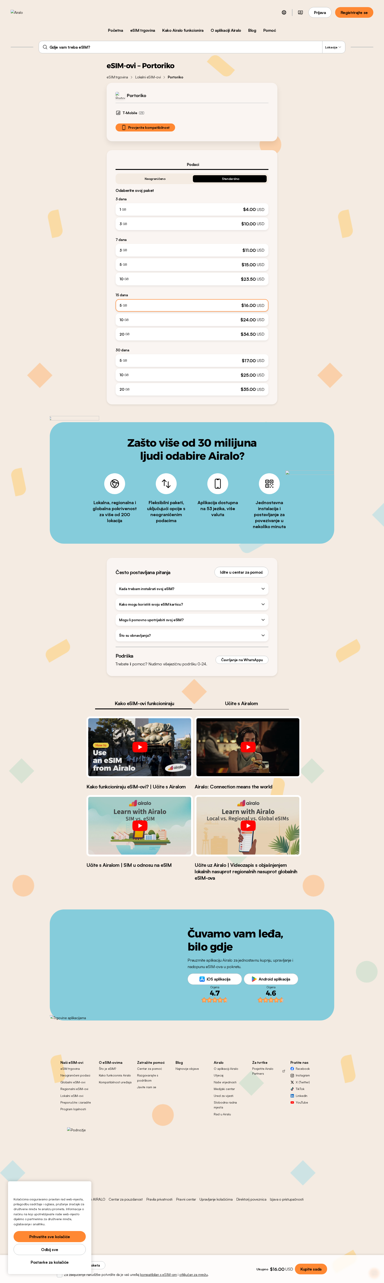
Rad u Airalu (222, 1114)
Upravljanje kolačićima (216, 1199)
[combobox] (192, 47)
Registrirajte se (354, 12)
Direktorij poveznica (251, 1199)
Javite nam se (146, 1087)
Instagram (303, 1075)
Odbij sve (49, 1249)
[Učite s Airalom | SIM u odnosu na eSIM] (139, 826)
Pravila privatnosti (159, 1199)
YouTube (302, 1102)
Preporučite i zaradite (75, 1102)
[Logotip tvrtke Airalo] (24, 12)
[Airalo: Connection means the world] (247, 747)
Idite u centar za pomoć (241, 572)
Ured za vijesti (223, 1096)
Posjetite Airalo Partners (262, 1071)
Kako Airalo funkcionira (183, 30)
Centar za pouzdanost (126, 1199)
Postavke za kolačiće (50, 1262)
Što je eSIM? (107, 1068)
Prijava (320, 12)
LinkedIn (301, 1096)
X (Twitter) (303, 1082)
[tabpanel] (192, 283)
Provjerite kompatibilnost (149, 127)
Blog (252, 30)
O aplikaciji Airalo (226, 30)
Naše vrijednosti (225, 1082)
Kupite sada (311, 1269)
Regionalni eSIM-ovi (74, 1089)
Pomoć (269, 30)
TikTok (300, 1089)
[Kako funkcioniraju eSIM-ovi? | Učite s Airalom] (139, 747)
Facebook (303, 1068)
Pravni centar (186, 1199)
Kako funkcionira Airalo (115, 1075)
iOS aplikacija (218, 979)
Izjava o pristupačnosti (286, 1199)
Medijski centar (224, 1089)
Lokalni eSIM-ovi (148, 77)
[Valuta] (300, 12)
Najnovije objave (187, 1068)
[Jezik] (284, 12)
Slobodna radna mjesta (225, 1104)
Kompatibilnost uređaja (115, 1082)
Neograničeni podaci (75, 1075)
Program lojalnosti (73, 1109)
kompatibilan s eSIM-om (158, 1274)
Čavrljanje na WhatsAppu (242, 660)
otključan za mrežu (193, 1274)
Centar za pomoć (149, 1068)
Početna (115, 30)
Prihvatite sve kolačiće (49, 1236)
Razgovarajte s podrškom (147, 1077)
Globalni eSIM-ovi (72, 1082)
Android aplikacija (274, 979)
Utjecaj (218, 1075)
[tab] (192, 164)
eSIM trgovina (142, 30)
